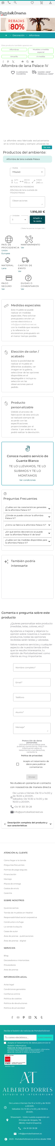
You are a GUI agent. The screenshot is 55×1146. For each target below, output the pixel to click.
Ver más (46, 147)
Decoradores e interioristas (16, 960)
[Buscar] (15, 2)
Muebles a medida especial (41, 50)
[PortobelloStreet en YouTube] (19, 1018)
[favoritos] (32, 2)
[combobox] (27, 172)
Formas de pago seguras (15, 870)
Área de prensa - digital (15, 941)
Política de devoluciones (15, 1003)
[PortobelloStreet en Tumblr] (42, 1018)
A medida (41, 56)
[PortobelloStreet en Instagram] (30, 1018)
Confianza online (12, 994)
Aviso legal (9, 984)
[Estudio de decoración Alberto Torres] (27, 1096)
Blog (6, 956)
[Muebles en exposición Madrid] (3, 2)
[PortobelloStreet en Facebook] (13, 1018)
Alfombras (14, 49)
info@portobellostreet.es (23, 324)
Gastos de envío (11, 888)
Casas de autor (11, 931)
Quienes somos (11, 908)
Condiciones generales (15, 989)
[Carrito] (42, 2)
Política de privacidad (14, 1008)
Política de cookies (13, 999)
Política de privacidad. (32, 1052)
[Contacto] (9, 2)
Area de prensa (11, 970)
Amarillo (14, 56)
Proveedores (10, 965)
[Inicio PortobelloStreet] (13, 15)
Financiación (10, 874)
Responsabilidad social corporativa (20, 917)
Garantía (8, 893)
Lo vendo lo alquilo (13, 927)
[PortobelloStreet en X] (36, 1018)
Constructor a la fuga (14, 922)
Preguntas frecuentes (14, 865)
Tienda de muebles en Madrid (18, 913)
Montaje (8, 879)
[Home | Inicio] (6, 35)
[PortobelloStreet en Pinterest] (25, 1018)
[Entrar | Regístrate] (51, 2)
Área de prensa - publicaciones (18, 936)
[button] (27, 509)
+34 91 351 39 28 (23, 806)
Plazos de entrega (12, 884)
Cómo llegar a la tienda (15, 860)
